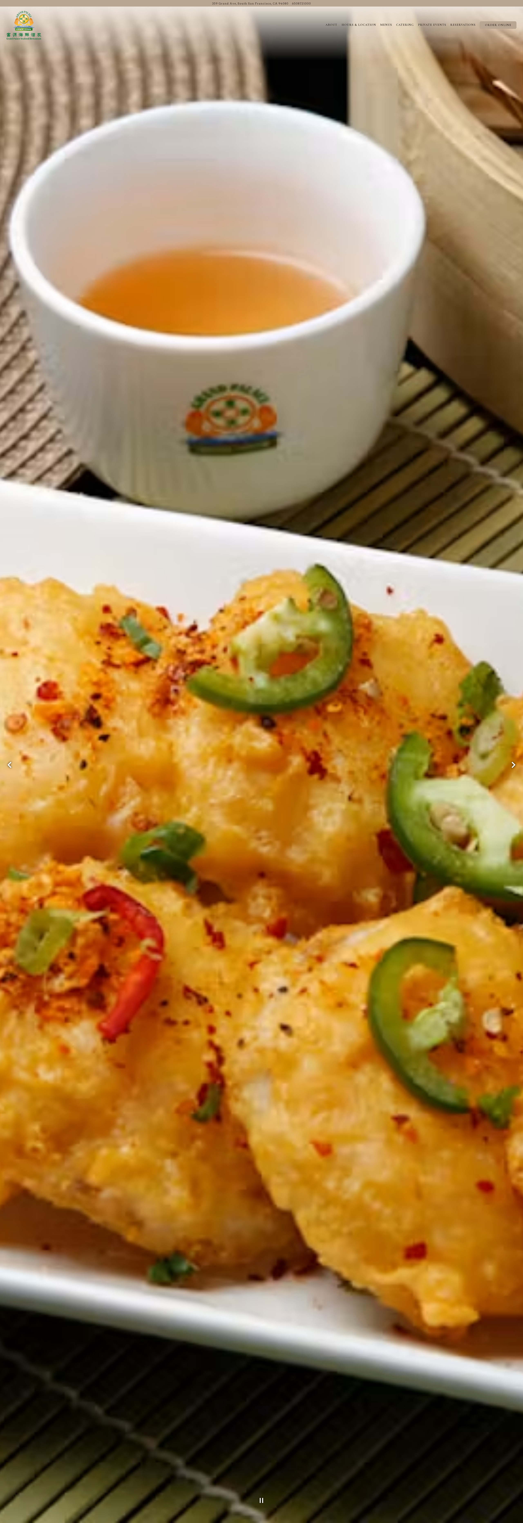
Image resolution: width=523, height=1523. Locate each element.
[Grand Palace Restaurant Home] (24, 24)
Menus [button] (386, 25)
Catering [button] (405, 25)
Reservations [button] (463, 25)
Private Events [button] (432, 25)
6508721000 (301, 3)
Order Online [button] (498, 25)
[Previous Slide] (9, 765)
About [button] (331, 25)
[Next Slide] (513, 765)
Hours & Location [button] (359, 25)
